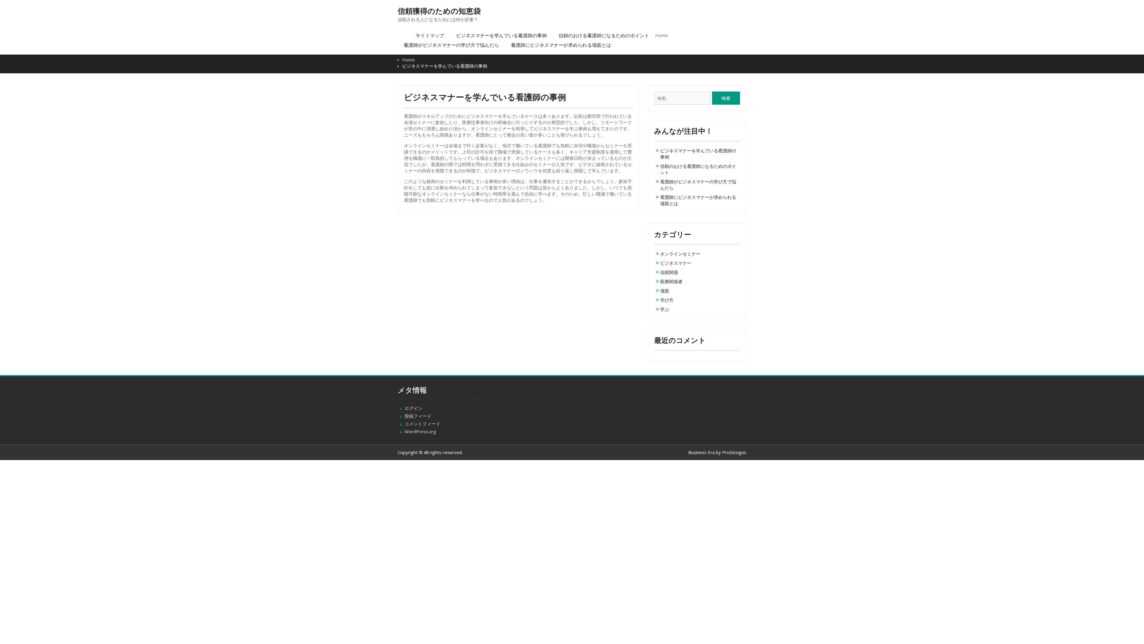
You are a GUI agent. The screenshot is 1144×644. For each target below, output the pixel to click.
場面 (664, 291)
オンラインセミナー (680, 254)
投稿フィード (418, 416)
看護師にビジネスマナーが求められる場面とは (561, 45)
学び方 (667, 300)
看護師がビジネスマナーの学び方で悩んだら (451, 45)
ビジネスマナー (675, 263)
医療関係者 (671, 281)
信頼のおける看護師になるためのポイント (604, 35)
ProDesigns (734, 452)
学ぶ (664, 309)
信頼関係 (669, 272)
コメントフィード (422, 424)
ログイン (413, 408)
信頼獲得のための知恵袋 (439, 11)
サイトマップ (430, 35)
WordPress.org (420, 431)
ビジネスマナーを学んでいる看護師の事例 (501, 35)
